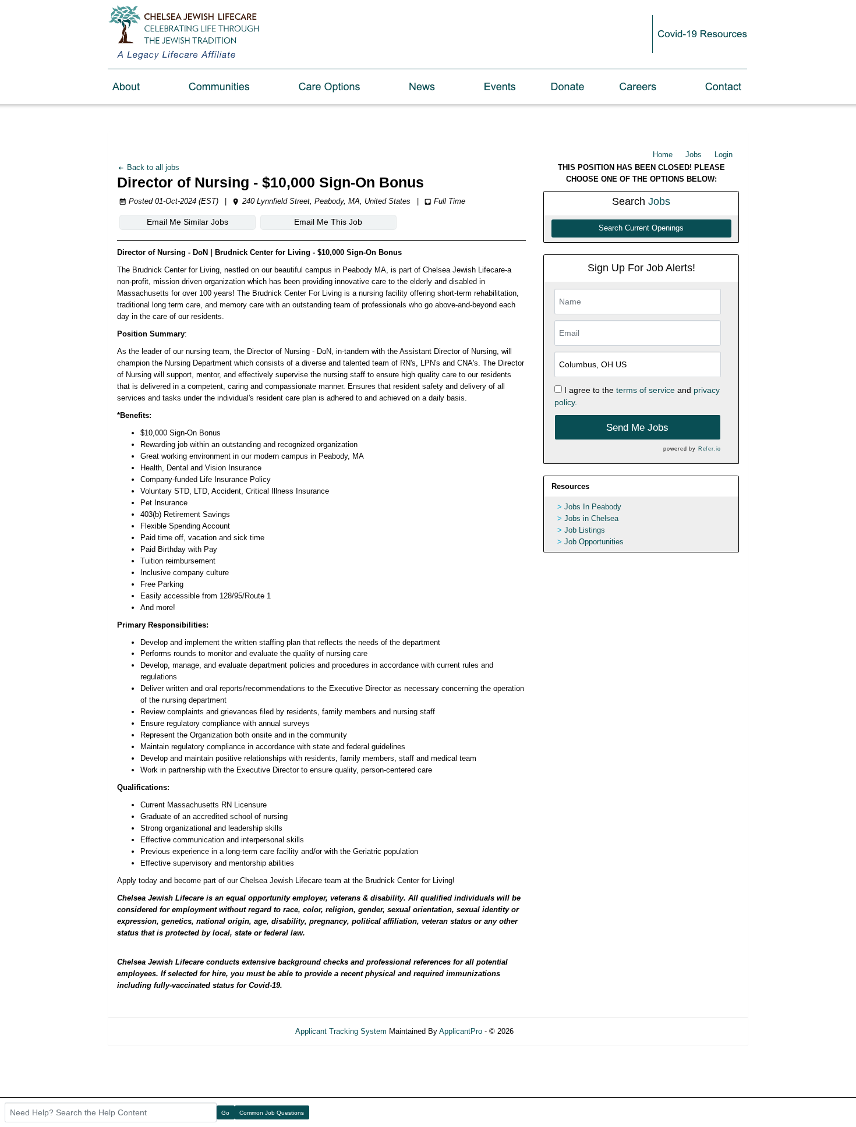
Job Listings (584, 530)
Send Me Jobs (637, 427)
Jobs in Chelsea (591, 518)
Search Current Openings (641, 228)
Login (723, 154)
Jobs (693, 154)
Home (663, 154)
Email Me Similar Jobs (187, 221)
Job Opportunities (594, 541)
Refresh (548, 1031)
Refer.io (709, 449)
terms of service (645, 390)
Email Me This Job (328, 221)
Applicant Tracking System (341, 1031)
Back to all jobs (152, 167)
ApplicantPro (460, 1031)
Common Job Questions (271, 1113)
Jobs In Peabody (592, 506)
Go (225, 1113)
